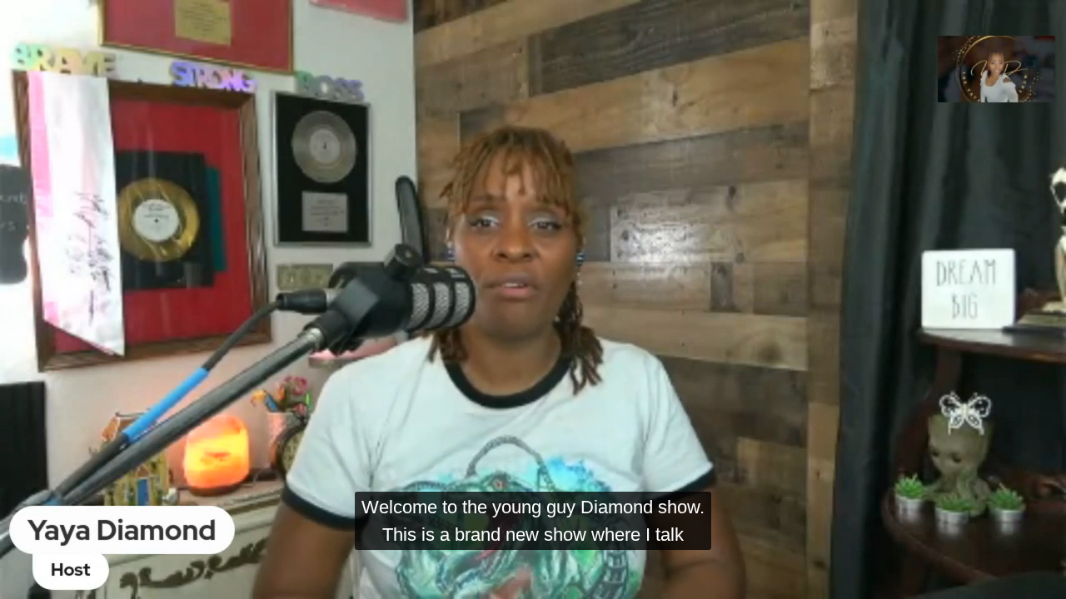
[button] (27, 579)
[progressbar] (206, 579)
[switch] (918, 579)
